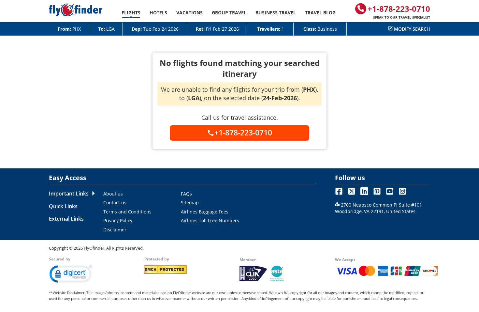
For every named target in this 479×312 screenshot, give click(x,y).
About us (113, 194)
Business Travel (275, 12)
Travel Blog (320, 12)
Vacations (189, 12)
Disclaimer (114, 229)
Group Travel (229, 12)
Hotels (158, 12)
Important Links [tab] (69, 193)
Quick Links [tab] (63, 206)
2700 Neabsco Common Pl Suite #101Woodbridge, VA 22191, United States (378, 208)
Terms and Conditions (127, 212)
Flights (131, 12)
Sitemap (190, 202)
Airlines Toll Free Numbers (210, 220)
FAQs (186, 194)
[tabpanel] (207, 211)
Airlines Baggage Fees (204, 212)
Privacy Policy (117, 220)
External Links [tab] (66, 218)
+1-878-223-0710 (399, 11)
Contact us (114, 202)
